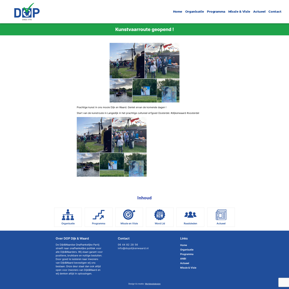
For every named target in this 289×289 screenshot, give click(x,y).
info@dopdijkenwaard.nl (133, 248)
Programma (216, 11)
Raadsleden (190, 223)
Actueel (259, 11)
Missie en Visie (129, 223)
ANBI (183, 258)
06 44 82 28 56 (128, 244)
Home (177, 11)
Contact (274, 11)
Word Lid (160, 223)
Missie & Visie (239, 11)
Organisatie (194, 11)
